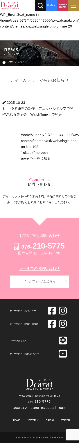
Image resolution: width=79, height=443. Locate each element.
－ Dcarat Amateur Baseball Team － (39, 408)
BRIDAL (50, 420)
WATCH (65, 420)
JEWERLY (33, 420)
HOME (16, 420)
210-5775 (43, 246)
